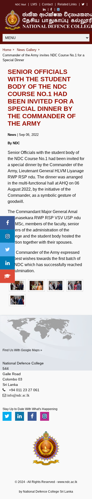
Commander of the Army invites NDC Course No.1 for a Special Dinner (43, 57)
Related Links (67, 4)
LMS (34, 4)
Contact (47, 4)
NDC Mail (20, 4)
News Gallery (27, 50)
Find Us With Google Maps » (22, 350)
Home (7, 50)
